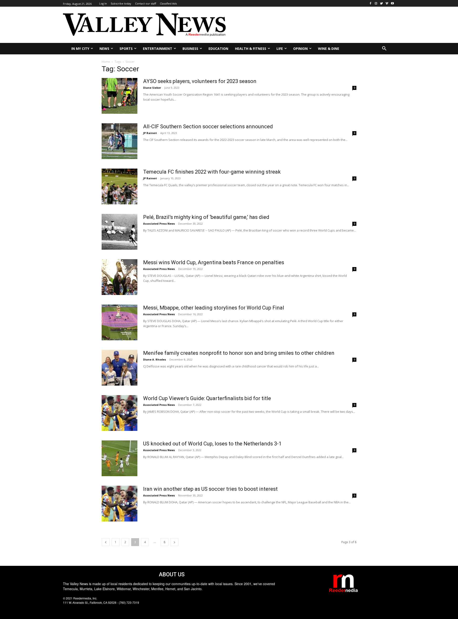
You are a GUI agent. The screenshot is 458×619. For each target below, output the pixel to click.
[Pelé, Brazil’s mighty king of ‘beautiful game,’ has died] (119, 232)
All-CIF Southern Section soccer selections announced (208, 126)
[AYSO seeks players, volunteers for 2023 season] (119, 96)
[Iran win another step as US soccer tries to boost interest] (119, 503)
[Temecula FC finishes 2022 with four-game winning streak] (119, 186)
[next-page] (174, 542)
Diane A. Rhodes (154, 359)
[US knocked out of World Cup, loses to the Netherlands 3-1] (119, 458)
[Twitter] (381, 3)
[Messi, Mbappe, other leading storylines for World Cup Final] (119, 322)
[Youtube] (392, 3)
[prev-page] (106, 542)
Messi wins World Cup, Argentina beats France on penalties (213, 262)
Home (106, 62)
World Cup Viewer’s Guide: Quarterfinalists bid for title (207, 398)
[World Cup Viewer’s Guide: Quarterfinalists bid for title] (119, 413)
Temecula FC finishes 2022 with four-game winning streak (212, 172)
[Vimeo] (387, 3)
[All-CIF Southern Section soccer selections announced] (119, 141)
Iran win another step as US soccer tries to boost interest (210, 489)
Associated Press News (159, 223)
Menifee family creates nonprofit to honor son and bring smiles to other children (238, 353)
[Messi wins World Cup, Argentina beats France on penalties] (119, 277)
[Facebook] (370, 3)
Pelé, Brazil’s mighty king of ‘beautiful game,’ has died (206, 217)
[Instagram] (376, 3)
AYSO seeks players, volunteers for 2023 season (199, 81)
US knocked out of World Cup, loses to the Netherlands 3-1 (212, 444)
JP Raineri (150, 133)
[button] (384, 48)
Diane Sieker (152, 87)
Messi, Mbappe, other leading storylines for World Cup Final (213, 308)
